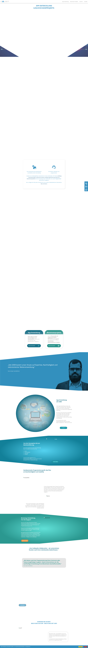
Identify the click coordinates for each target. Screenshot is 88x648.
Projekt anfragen (55, 461)
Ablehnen (85, 646)
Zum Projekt (22, 605)
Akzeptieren (80, 646)
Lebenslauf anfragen (24, 540)
